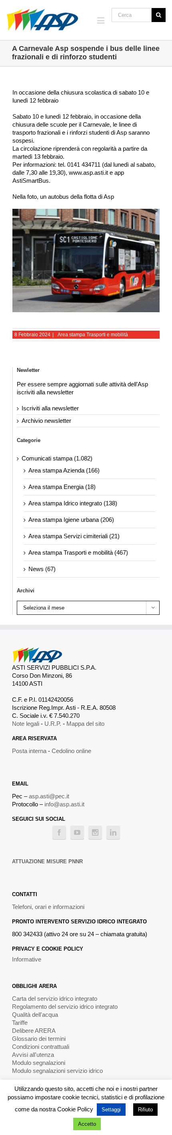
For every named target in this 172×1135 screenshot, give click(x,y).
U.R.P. (52, 723)
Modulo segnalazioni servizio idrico (57, 1070)
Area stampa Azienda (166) (64, 470)
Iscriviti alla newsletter (50, 408)
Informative (26, 959)
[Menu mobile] (101, 20)
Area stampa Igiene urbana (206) (71, 519)
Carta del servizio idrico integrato (54, 998)
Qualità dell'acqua (35, 1014)
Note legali (25, 723)
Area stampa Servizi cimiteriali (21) (74, 536)
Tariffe (20, 1022)
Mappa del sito (85, 723)
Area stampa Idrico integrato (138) (72, 503)
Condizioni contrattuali (40, 1046)
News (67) (42, 568)
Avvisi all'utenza (33, 1054)
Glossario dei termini (39, 1038)
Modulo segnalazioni (38, 1062)
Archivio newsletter (46, 420)
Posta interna (29, 750)
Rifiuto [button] (145, 1110)
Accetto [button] (87, 1124)
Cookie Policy (75, 1109)
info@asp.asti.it (64, 804)
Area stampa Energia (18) (62, 486)
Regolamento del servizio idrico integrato (65, 1006)
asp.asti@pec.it (49, 796)
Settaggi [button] (111, 1110)
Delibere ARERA (34, 1030)
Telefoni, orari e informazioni (48, 906)
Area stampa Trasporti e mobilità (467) (78, 552)
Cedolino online (71, 750)
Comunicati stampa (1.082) (57, 458)
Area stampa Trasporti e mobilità (93, 334)
